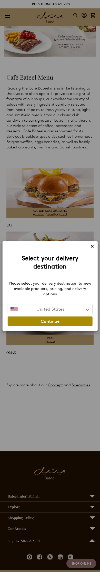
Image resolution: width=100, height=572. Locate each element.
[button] (50, 309)
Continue (50, 321)
